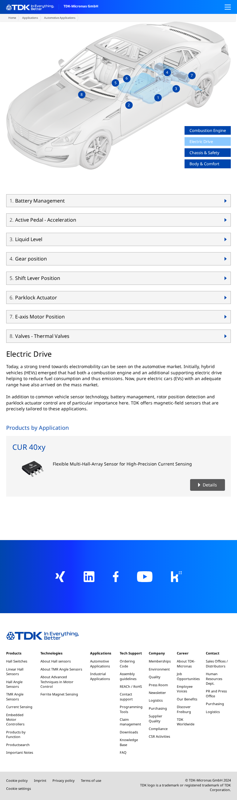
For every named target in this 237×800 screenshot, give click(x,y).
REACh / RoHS (131, 686)
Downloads (129, 732)
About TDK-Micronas (186, 663)
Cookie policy (17, 780)
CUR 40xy (28, 447)
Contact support (126, 696)
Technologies (51, 653)
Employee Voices (185, 688)
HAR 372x (87, 185)
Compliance (158, 728)
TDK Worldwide (185, 721)
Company (157, 653)
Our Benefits (187, 699)
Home (12, 18)
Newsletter (157, 692)
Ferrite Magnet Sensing (59, 694)
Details (210, 485)
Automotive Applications (59, 18)
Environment (159, 669)
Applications (30, 18)
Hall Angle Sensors (14, 684)
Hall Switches (16, 661)
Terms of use (91, 780)
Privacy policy (63, 780)
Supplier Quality (155, 718)
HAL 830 (48, 175)
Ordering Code (127, 663)
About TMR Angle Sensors (61, 669)
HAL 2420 (84, 175)
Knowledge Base (129, 742)
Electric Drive (201, 141)
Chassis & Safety (204, 152)
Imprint (40, 780)
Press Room (158, 685)
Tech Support (131, 653)
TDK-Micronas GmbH (81, 6)
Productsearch (18, 744)
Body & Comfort (204, 163)
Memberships (160, 661)
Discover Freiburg (184, 709)
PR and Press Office (216, 693)
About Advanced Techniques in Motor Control (56, 682)
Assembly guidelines (128, 676)
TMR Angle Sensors (14, 696)
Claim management (130, 721)
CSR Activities (159, 736)
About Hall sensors (55, 661)
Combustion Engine (207, 130)
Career (183, 653)
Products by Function (16, 734)
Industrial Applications (100, 676)
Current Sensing (19, 706)
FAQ (123, 752)
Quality (154, 677)
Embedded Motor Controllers (15, 719)
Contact (212, 653)
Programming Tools (131, 709)
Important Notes (19, 752)
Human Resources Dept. (214, 678)
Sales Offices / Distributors (217, 663)
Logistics (156, 700)
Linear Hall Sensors (14, 671)
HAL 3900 (49, 185)
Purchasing (158, 708)
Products (13, 653)
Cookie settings (18, 788)
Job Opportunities (188, 676)
